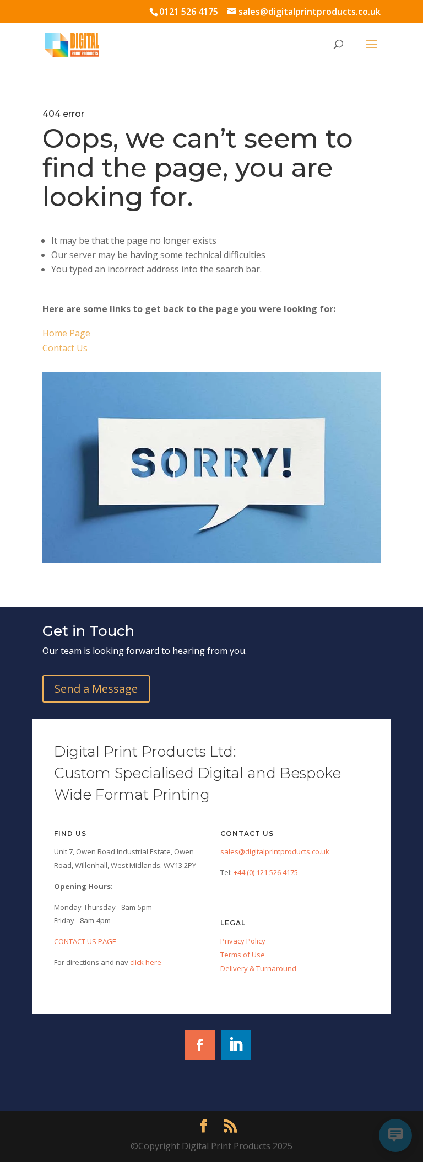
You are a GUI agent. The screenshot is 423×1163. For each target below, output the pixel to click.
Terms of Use (242, 955)
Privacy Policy (242, 941)
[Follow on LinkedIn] (236, 1045)
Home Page (66, 333)
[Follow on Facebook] (200, 1045)
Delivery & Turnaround (258, 968)
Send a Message (96, 688)
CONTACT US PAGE (85, 941)
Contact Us (65, 348)
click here (144, 962)
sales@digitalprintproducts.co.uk (274, 851)
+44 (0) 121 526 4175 (266, 872)
